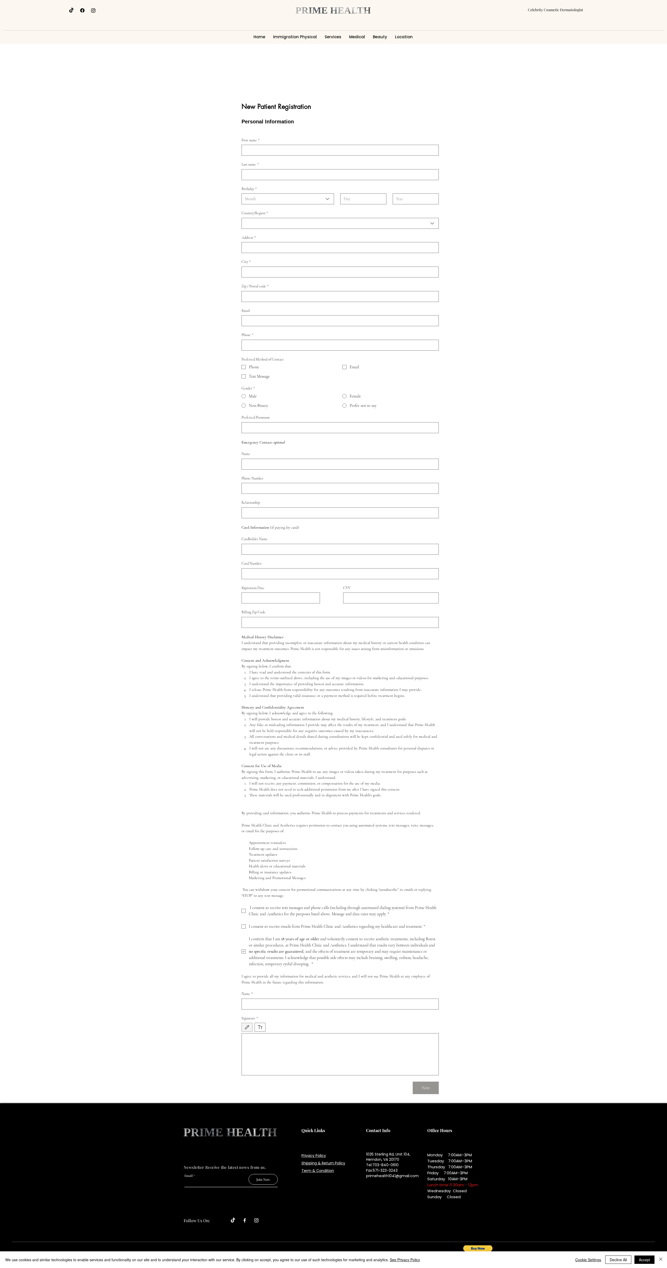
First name (251, 140)
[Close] (661, 1260)
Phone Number (252, 478)
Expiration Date (253, 588)
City (246, 262)
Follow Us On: (197, 1220)
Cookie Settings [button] (588, 1259)
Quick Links (313, 1130)
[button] (478, 1251)
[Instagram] (93, 10)
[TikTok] (71, 10)
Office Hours (439, 1130)
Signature (250, 1018)
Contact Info (378, 1130)
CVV (346, 588)
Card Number (252, 563)
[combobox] (288, 198)
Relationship (251, 502)
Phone (247, 335)
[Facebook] (82, 10)
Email (246, 310)
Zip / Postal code (255, 286)
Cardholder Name (255, 539)
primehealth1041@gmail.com (392, 1175)
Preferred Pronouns (256, 417)
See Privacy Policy (405, 1259)
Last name (250, 164)
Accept (644, 1259)
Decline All (618, 1259)
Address (249, 237)
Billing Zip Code (253, 612)
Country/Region (255, 213)
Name (246, 454)
